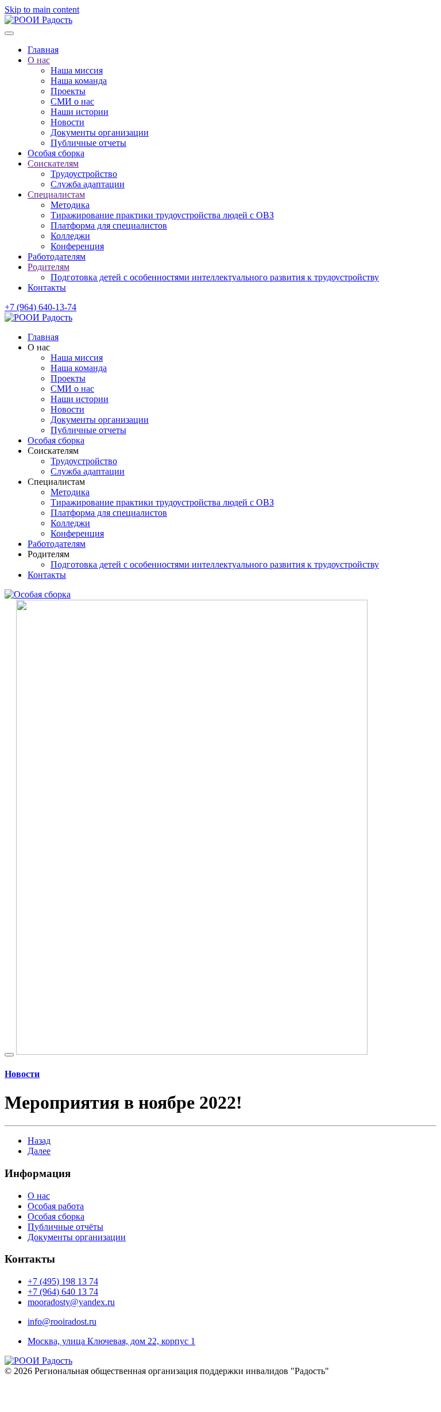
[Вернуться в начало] (38, 20)
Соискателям (53, 163)
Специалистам (56, 194)
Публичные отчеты (88, 143)
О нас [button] (39, 347)
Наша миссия (77, 70)
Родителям (48, 267)
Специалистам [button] (56, 482)
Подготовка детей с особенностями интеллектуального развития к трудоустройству (215, 277)
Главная (43, 50)
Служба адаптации (88, 184)
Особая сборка (56, 153)
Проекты (68, 91)
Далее (39, 1151)
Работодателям (57, 256)
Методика (70, 205)
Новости (67, 122)
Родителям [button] (48, 554)
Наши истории (80, 112)
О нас (39, 60)
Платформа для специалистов (109, 225)
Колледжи (70, 236)
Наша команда (79, 81)
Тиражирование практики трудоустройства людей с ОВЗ (162, 215)
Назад (39, 1140)
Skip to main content (42, 9)
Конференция (77, 246)
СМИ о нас (72, 101)
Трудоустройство (84, 174)
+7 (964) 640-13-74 (40, 307)
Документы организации (100, 132)
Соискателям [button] (53, 451)
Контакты (47, 287)
